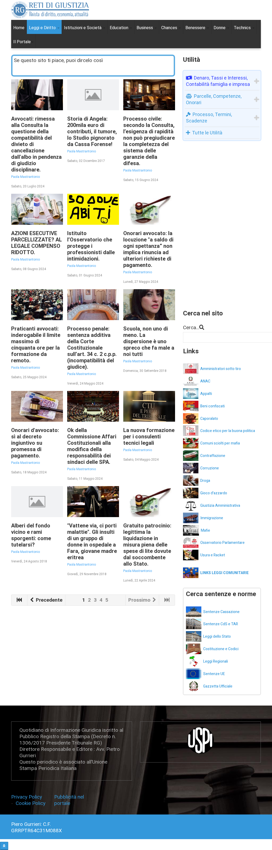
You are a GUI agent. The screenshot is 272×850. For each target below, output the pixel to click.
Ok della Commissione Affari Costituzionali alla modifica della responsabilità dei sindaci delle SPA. (91, 446)
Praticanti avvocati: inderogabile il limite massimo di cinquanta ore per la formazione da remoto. (35, 344)
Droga (205, 480)
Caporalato (209, 418)
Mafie (205, 530)
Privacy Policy (27, 797)
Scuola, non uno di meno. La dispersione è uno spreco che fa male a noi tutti (148, 341)
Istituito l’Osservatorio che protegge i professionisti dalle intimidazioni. (91, 246)
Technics (243, 27)
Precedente (48, 600)
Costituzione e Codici (221, 649)
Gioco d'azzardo (213, 493)
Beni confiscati (212, 406)
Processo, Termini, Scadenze (209, 118)
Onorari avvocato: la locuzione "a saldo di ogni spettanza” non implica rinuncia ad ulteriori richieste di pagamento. (148, 249)
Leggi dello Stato (217, 636)
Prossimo (140, 600)
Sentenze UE (214, 674)
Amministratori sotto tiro (220, 369)
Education (119, 27)
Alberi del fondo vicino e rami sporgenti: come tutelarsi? (31, 535)
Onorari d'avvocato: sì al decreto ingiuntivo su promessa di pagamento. (35, 443)
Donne (220, 27)
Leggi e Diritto (43, 27)
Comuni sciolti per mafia (220, 443)
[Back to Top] (4, 846)
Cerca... (191, 327)
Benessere (195, 27)
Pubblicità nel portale (69, 800)
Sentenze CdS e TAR (220, 624)
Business (145, 27)
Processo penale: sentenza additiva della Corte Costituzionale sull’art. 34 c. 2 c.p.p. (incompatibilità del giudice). (92, 347)
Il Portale (22, 41)
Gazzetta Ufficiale (217, 686)
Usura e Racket (212, 555)
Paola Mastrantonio (25, 177)
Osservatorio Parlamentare (222, 542)
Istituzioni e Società (83, 27)
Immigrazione (211, 518)
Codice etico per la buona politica (227, 431)
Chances (169, 27)
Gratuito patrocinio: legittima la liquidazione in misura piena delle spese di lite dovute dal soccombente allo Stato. (147, 544)
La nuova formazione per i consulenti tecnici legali (149, 436)
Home (18, 27)
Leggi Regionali (215, 661)
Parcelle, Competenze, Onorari (213, 99)
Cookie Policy (30, 803)
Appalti (206, 394)
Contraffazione (212, 456)
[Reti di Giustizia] (50, 9)
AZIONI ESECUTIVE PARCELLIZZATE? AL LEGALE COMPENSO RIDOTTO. (36, 243)
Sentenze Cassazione (221, 612)
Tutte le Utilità (207, 132)
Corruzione (209, 468)
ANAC (205, 381)
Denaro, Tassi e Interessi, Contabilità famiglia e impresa (218, 81)
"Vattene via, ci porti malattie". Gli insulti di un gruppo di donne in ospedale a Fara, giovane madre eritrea (92, 541)
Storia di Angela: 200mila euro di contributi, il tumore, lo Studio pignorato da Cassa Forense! (92, 131)
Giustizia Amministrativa (220, 505)
